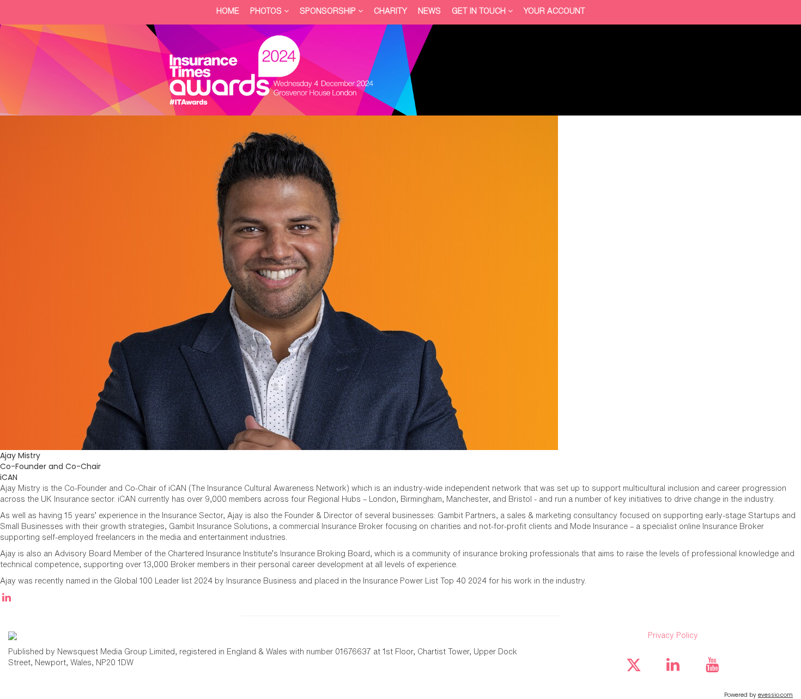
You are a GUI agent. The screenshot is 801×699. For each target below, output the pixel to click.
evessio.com (775, 695)
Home (227, 10)
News (429, 10)
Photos (267, 10)
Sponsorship (329, 10)
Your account (554, 10)
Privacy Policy (673, 635)
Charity (390, 10)
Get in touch (480, 10)
